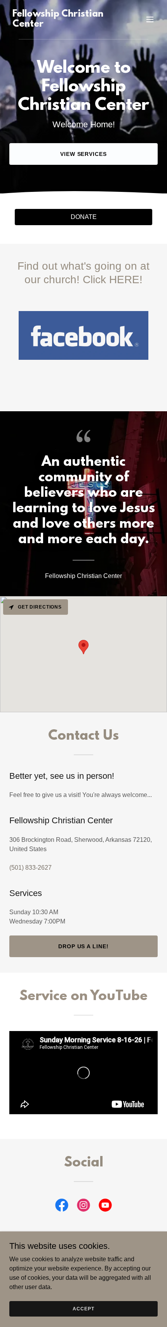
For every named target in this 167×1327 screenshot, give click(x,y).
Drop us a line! (83, 946)
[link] (61, 24)
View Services (83, 154)
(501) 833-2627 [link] (30, 867)
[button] (150, 19)
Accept (83, 1308)
